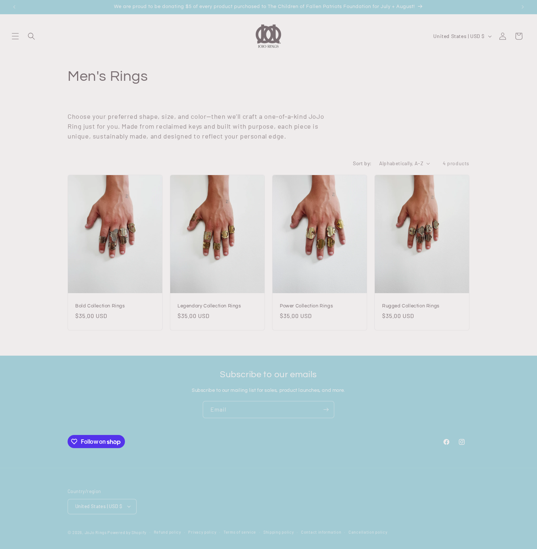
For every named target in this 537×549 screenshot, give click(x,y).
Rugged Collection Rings (410, 305)
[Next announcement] (523, 7)
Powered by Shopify (126, 532)
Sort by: (362, 163)
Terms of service (240, 531)
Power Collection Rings (306, 305)
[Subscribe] (326, 409)
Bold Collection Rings (100, 305)
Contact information (321, 531)
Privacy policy (202, 531)
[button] (15, 36)
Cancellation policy (368, 531)
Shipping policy (278, 531)
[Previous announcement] (14, 7)
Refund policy (167, 531)
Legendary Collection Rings (209, 305)
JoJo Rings (96, 532)
